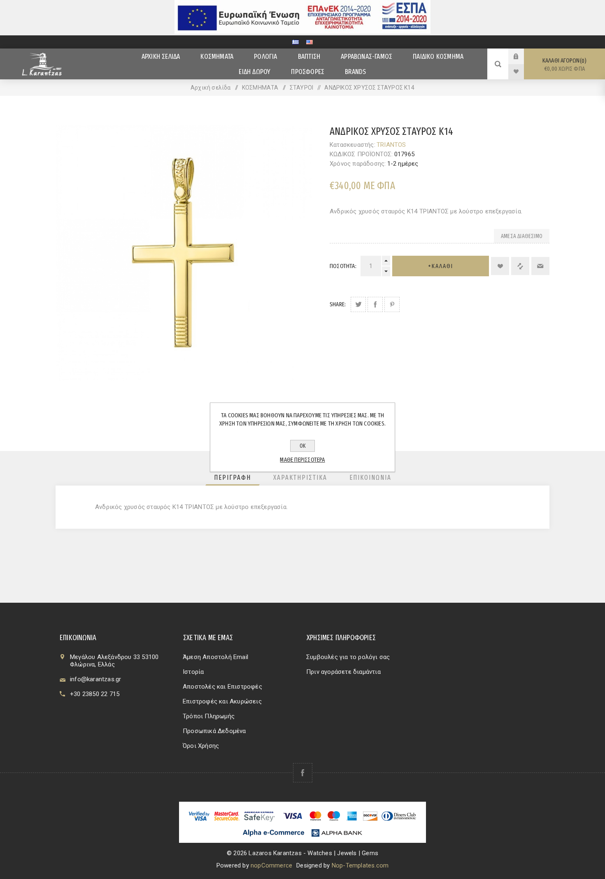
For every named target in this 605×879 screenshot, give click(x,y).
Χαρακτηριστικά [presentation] (300, 477)
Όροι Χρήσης (201, 745)
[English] (309, 42)
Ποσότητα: (343, 266)
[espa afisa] (302, 31)
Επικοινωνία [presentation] (370, 477)
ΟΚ (303, 445)
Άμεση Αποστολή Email (215, 657)
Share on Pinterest (392, 304)
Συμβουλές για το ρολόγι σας (348, 657)
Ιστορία (193, 671)
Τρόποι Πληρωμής (209, 716)
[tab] (232, 478)
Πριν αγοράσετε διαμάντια (343, 671)
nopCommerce (271, 865)
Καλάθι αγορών (563, 64)
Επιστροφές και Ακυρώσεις (222, 701)
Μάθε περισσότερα (302, 459)
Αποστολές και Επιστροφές (222, 686)
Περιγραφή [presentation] (232, 477)
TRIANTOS (391, 144)
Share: (338, 304)
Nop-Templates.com (360, 865)
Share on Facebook (375, 304)
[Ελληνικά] (295, 42)
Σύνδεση (522, 56)
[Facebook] (302, 772)
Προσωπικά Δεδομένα (214, 731)
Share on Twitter (358, 304)
